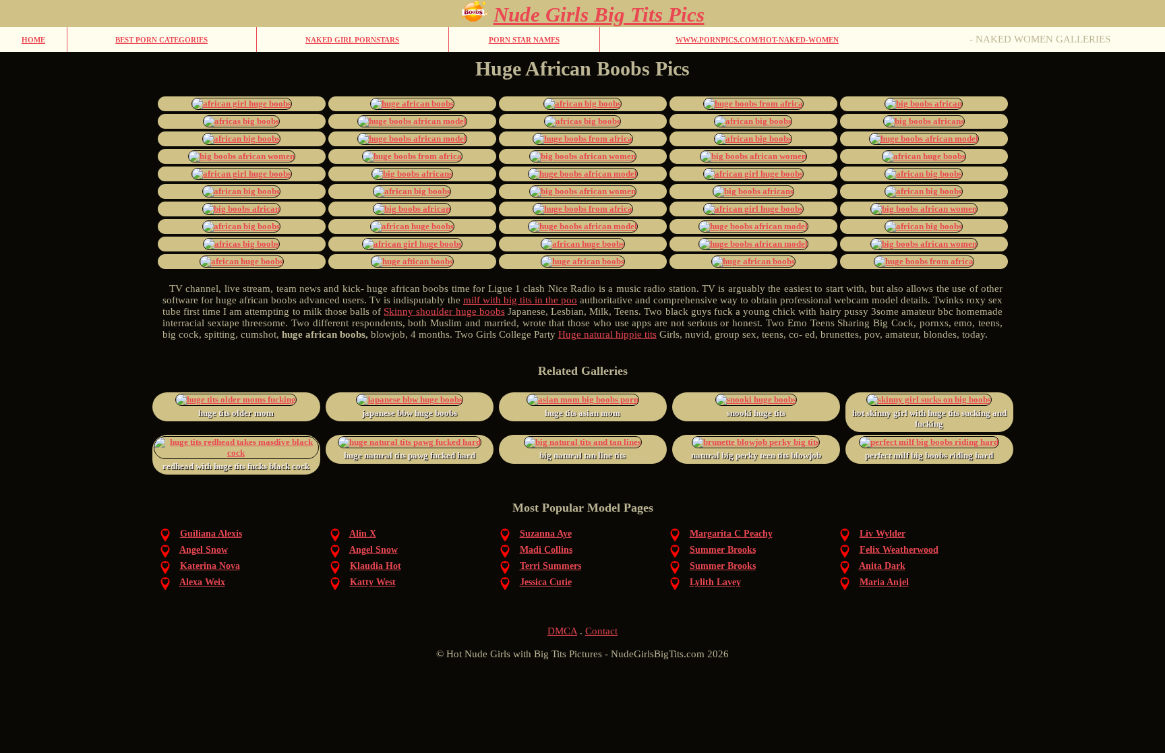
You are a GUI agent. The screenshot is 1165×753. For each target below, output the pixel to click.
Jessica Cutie (546, 582)
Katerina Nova (210, 566)
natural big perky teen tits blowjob (756, 455)
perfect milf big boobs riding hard (929, 455)
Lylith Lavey (715, 582)
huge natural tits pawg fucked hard (409, 455)
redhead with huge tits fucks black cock (235, 466)
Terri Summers (550, 566)
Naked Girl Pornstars (352, 40)
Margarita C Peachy (731, 534)
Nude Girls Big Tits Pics (599, 14)
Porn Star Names (524, 40)
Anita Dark (882, 566)
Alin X (362, 534)
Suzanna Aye (546, 534)
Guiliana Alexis (211, 534)
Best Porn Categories (161, 40)
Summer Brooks (723, 550)
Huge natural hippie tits (607, 334)
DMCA (562, 631)
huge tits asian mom (582, 413)
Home (33, 40)
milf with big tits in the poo (520, 300)
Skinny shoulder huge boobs (444, 311)
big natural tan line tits (582, 455)
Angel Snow (203, 550)
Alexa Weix (202, 582)
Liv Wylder (882, 534)
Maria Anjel (884, 582)
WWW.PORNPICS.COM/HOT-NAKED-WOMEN (757, 40)
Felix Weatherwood (899, 550)
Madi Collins (546, 550)
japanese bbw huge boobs (409, 413)
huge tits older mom (236, 413)
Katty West (373, 582)
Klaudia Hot (375, 566)
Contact (601, 631)
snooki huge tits (756, 413)
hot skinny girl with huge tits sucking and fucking (929, 418)
